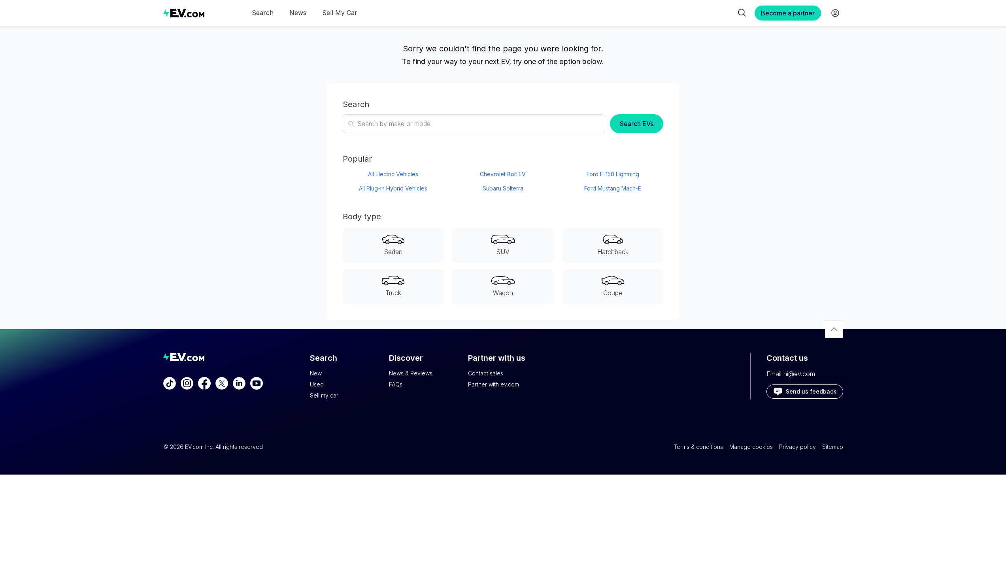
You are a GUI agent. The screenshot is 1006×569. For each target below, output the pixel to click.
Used (317, 384)
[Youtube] (256, 383)
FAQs (395, 384)
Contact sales (485, 373)
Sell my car (324, 395)
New (316, 373)
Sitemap (832, 446)
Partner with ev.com (493, 384)
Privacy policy (797, 446)
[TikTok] (169, 383)
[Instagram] (187, 383)
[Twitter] (221, 383)
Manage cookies (751, 446)
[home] (183, 13)
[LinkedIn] (239, 383)
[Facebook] (204, 383)
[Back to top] (834, 329)
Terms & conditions (698, 446)
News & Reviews (410, 373)
